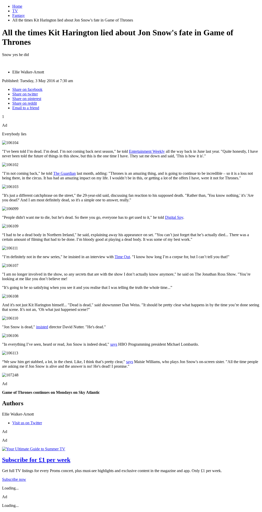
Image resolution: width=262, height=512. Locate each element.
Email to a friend (25, 108)
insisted (42, 327)
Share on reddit (24, 103)
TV (15, 11)
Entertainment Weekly (147, 151)
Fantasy (18, 15)
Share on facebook (27, 89)
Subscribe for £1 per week (36, 459)
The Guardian (64, 173)
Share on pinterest (26, 98)
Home (17, 6)
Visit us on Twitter (27, 423)
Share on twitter (25, 94)
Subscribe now (14, 479)
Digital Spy (174, 217)
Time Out (122, 257)
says (113, 344)
